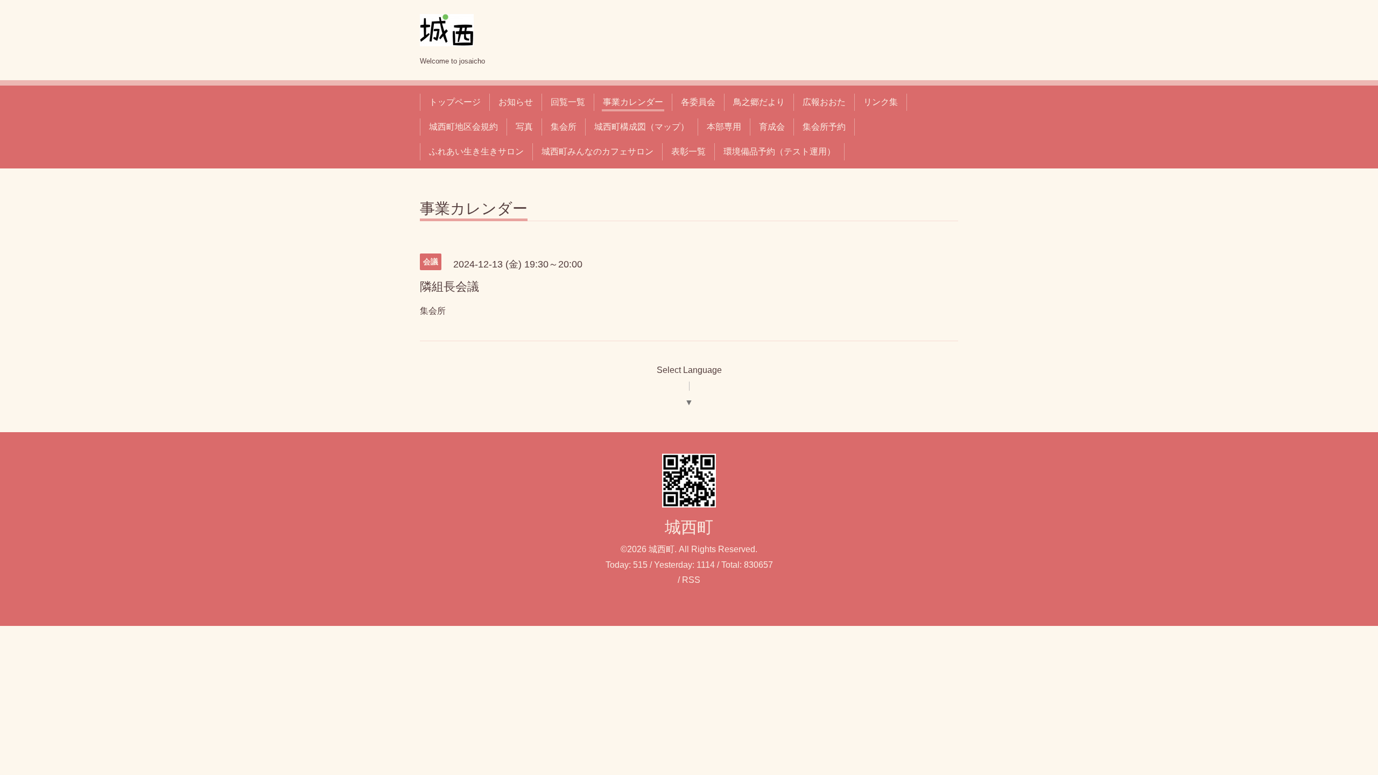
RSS (691, 579)
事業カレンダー (633, 102)
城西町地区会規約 (463, 126)
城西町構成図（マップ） (641, 126)
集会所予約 (824, 126)
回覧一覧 (568, 102)
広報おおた (824, 102)
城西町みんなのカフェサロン (597, 151)
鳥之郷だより (759, 102)
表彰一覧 (688, 151)
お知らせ (515, 102)
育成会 (772, 126)
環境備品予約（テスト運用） (779, 151)
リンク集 (880, 102)
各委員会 (698, 102)
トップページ (455, 102)
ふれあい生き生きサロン (476, 151)
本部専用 (724, 126)
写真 (524, 126)
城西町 (689, 527)
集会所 (563, 126)
